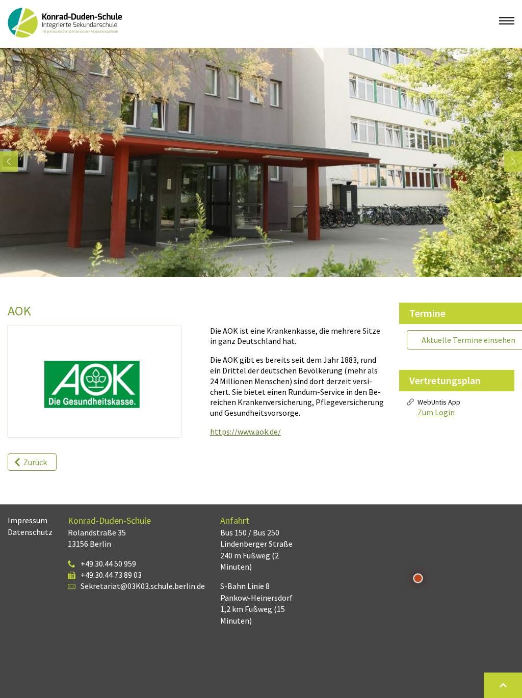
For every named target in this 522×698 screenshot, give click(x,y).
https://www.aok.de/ (245, 431)
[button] (9, 161)
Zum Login (436, 412)
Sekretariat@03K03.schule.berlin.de (143, 586)
